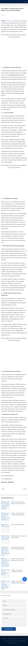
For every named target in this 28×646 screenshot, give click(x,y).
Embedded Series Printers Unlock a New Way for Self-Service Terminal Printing (18, 548)
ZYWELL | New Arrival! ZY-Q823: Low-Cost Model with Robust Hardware (18, 502)
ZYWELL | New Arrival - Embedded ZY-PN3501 (17, 570)
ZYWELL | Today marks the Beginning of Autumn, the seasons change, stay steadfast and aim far (19, 559)
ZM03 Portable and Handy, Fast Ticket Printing (19, 536)
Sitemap (18, 643)
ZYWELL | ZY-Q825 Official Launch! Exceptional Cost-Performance (17, 514)
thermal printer (9, 20)
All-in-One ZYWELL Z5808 (17, 524)
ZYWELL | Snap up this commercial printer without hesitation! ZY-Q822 (17, 582)
